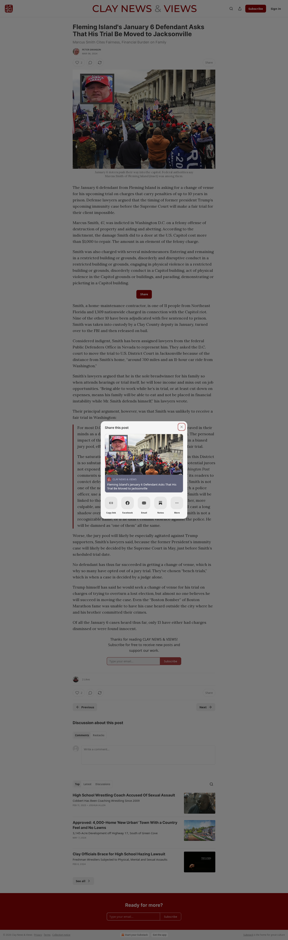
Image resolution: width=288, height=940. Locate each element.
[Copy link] (111, 503)
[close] (181, 427)
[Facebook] (127, 503)
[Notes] (160, 503)
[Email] (144, 503)
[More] (177, 503)
